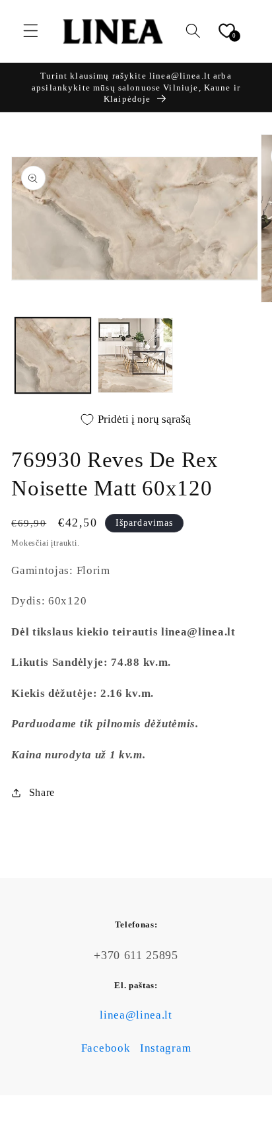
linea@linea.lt (136, 1015)
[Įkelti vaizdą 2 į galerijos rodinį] (135, 355)
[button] (31, 31)
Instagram (165, 1048)
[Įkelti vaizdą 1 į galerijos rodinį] (52, 355)
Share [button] (42, 792)
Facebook (106, 1048)
